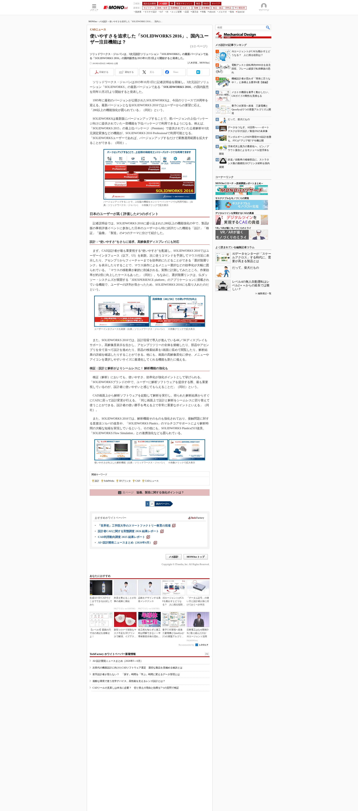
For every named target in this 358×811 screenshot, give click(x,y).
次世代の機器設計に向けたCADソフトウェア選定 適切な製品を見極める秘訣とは (137, 667)
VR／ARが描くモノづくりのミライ (233, 228)
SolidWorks (109, 481)
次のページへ (162, 503)
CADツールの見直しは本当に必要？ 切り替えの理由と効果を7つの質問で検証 (135, 687)
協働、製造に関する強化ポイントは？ (151, 492)
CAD (137, 481)
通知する (129, 72)
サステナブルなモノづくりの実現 (232, 198)
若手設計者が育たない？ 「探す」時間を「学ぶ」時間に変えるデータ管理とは (136, 674)
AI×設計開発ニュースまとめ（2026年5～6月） (117, 661)
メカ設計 (103, 21)
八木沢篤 (192, 62)
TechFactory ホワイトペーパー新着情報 (113, 654)
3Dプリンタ (125, 481)
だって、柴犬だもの (245, 267)
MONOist (93, 21)
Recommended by (187, 645)
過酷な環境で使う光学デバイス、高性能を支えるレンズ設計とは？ (128, 681)
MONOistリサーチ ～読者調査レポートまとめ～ (239, 183)
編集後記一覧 (264, 293)
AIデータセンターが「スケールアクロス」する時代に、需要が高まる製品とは (251, 257)
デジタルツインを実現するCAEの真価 (234, 213)
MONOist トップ (196, 556)
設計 (97, 481)
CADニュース (152, 481)
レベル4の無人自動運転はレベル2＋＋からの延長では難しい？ (250, 285)
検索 (268, 27)
